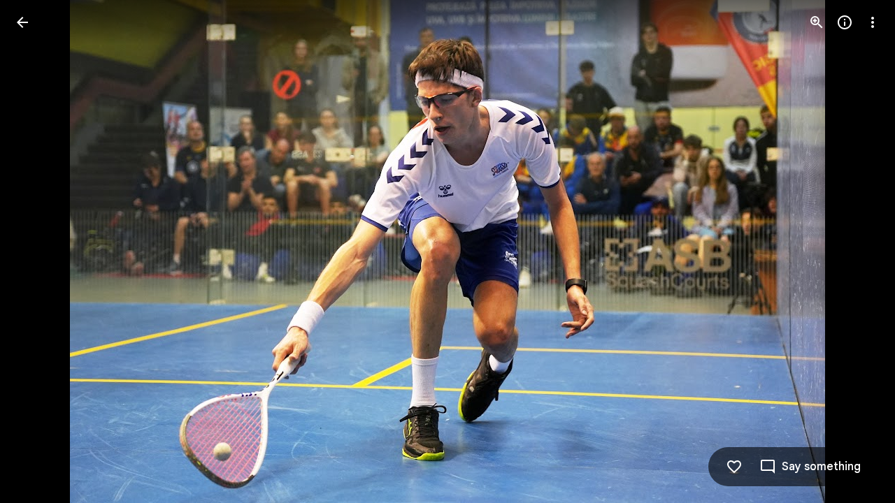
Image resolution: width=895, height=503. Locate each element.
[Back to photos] (22, 22)
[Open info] (845, 22)
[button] (39, 251)
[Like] (734, 466)
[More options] (873, 22)
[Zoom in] (817, 22)
